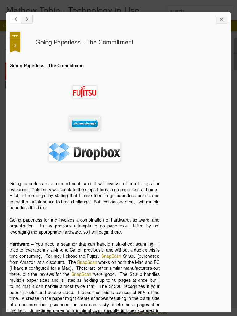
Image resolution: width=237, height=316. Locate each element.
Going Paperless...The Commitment (84, 41)
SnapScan (111, 256)
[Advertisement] (193, 129)
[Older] (27, 19)
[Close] (221, 19)
